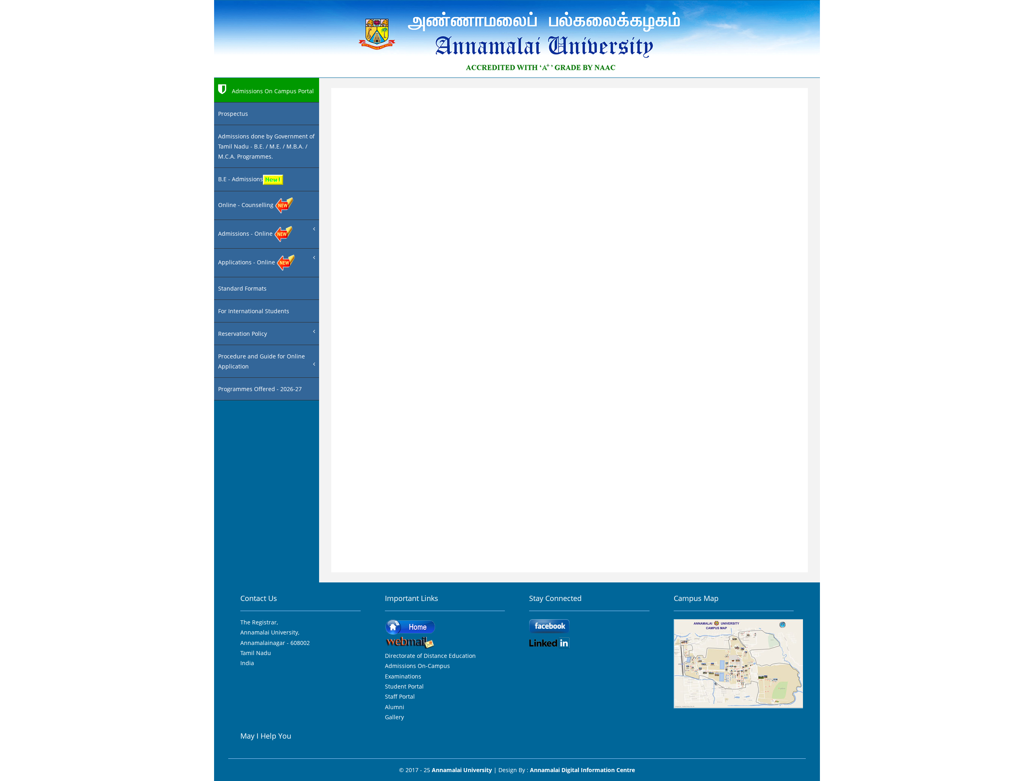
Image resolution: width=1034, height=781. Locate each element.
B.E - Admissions (240, 179)
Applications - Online (247, 262)
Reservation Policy (242, 333)
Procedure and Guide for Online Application (261, 361)
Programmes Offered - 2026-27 (260, 389)
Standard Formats (242, 288)
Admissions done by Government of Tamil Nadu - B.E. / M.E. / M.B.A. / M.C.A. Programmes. (266, 146)
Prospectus (233, 113)
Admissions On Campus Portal (272, 91)
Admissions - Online (246, 233)
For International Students (253, 311)
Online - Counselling (246, 205)
